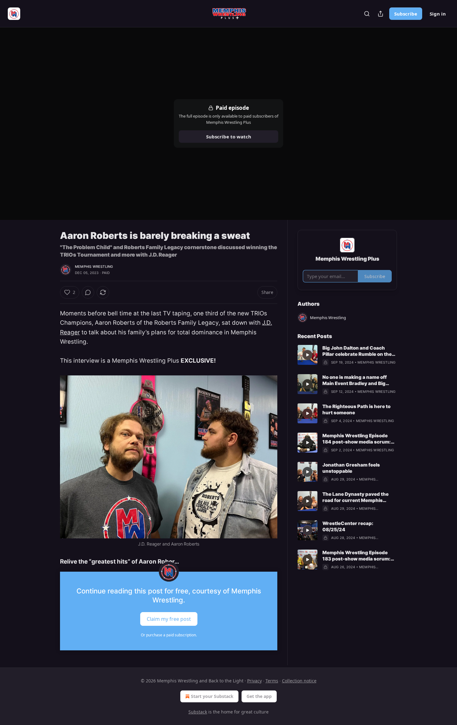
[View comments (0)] (88, 292)
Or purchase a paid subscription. (169, 635)
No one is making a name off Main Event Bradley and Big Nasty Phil (354, 380)
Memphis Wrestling (94, 266)
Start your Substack (212, 696)
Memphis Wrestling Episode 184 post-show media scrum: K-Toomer (356, 439)
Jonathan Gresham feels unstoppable (351, 468)
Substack (197, 712)
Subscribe (405, 14)
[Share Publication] (380, 13)
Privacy (254, 681)
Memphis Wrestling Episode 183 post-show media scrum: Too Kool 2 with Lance (356, 556)
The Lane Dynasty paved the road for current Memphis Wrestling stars (355, 497)
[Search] (367, 13)
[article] (347, 355)
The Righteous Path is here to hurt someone (356, 409)
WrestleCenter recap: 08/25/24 (347, 526)
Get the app (259, 696)
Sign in (438, 14)
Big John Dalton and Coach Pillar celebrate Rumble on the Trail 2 (357, 351)
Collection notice (299, 681)
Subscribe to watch (228, 136)
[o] (307, 355)
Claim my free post (169, 618)
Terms (271, 681)
